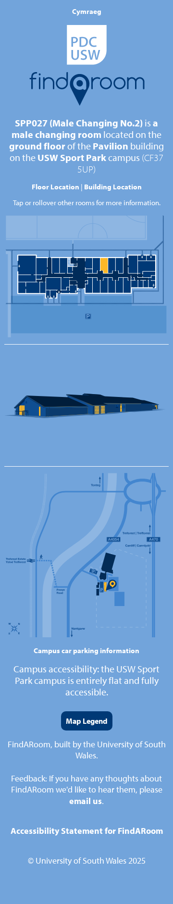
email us (85, 800)
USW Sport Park (71, 157)
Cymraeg (86, 11)
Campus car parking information (86, 650)
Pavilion (110, 146)
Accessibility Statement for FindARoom (87, 830)
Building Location (113, 186)
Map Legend (87, 721)
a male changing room (85, 128)
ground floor (37, 146)
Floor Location (55, 186)
